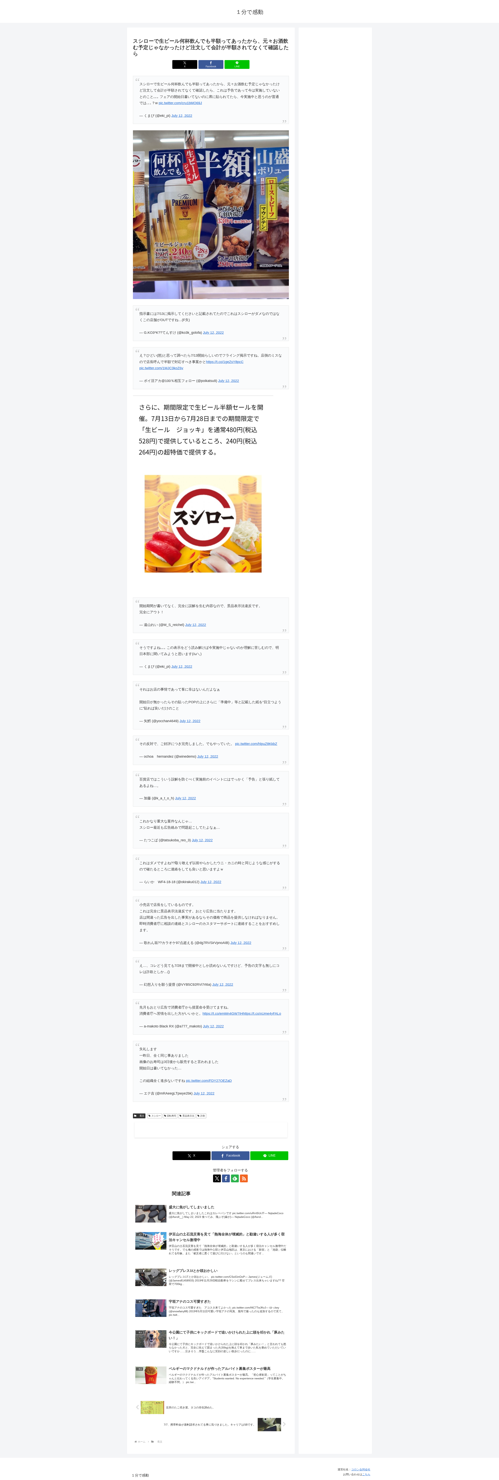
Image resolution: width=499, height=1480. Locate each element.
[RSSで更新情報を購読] (244, 1178)
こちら (366, 1474)
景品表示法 (188, 1115)
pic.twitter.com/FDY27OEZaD (209, 1081)
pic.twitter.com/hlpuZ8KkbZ (256, 744)
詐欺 (202, 1115)
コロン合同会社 (360, 1469)
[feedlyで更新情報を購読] (235, 1178)
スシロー (156, 1115)
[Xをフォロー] (217, 1178)
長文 (140, 1115)
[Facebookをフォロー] (226, 1178)
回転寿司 (171, 1115)
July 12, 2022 (181, 116)
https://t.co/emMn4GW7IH (223, 1014)
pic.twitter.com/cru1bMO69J (180, 103)
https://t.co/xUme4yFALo (262, 1014)
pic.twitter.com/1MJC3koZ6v (161, 368)
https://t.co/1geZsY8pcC (224, 362)
